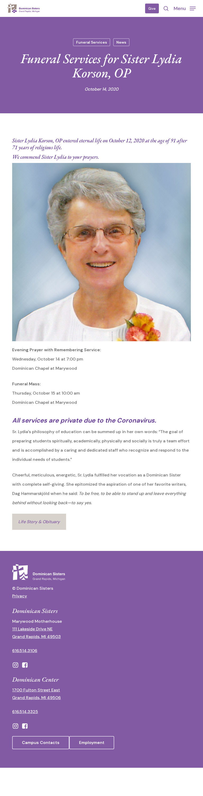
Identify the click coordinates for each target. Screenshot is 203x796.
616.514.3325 (25, 711)
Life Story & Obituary (39, 522)
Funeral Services (91, 42)
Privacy (19, 596)
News (121, 42)
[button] (185, 8)
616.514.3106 (24, 650)
